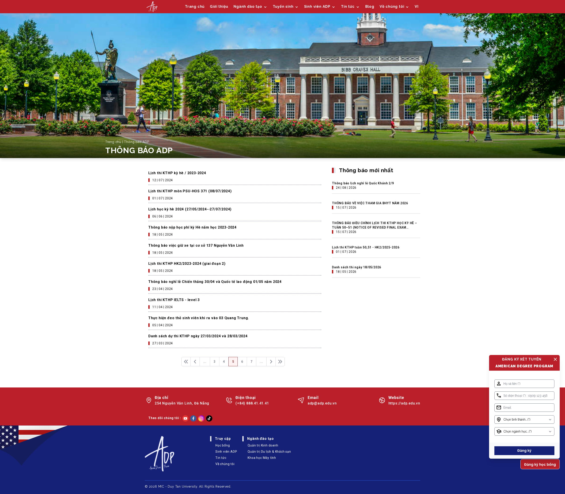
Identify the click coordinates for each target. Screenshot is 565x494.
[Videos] (185, 418)
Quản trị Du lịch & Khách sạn (269, 451)
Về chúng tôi (225, 464)
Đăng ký (524, 450)
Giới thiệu (219, 6)
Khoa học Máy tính (262, 458)
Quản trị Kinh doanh (263, 445)
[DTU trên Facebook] (193, 418)
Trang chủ (195, 6)
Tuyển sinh (283, 6)
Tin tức (348, 6)
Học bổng (222, 445)
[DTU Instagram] (201, 418)
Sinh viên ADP (226, 451)
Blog (369, 6)
